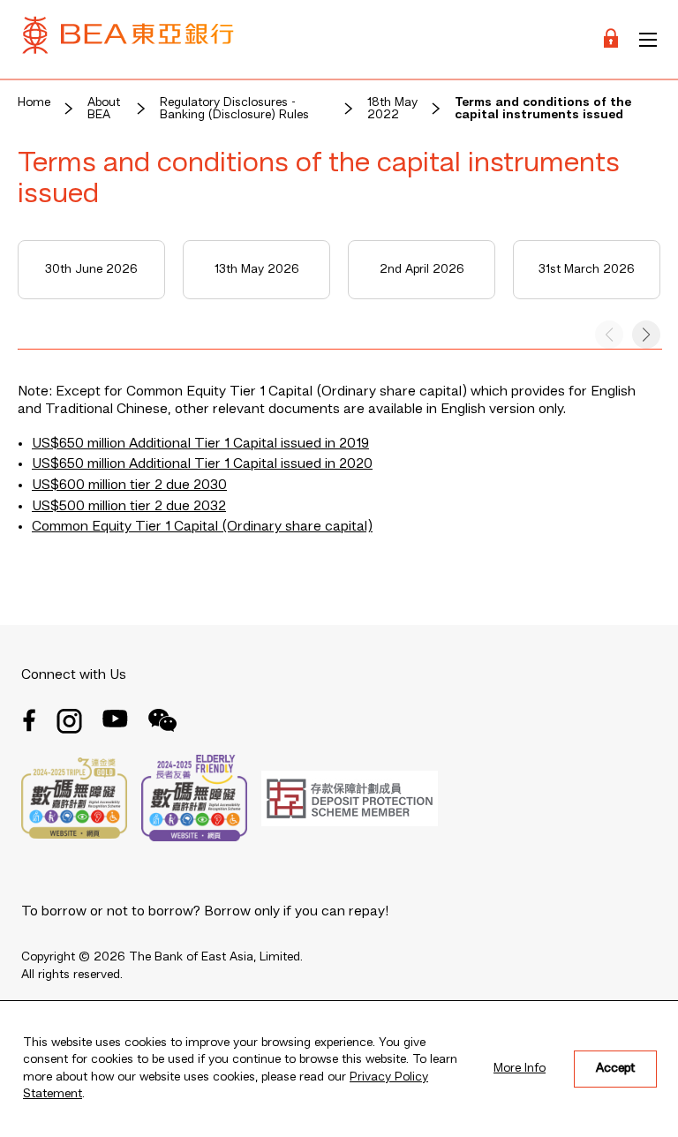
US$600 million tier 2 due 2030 (129, 485)
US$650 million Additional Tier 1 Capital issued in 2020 (202, 464)
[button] (646, 334)
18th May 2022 (392, 108)
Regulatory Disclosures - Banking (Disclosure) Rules (234, 108)
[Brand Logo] (128, 39)
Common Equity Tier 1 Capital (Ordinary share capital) (202, 527)
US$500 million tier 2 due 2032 (129, 507)
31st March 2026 (587, 269)
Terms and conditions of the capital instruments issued (543, 108)
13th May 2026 (257, 269)
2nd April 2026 (422, 269)
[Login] (611, 39)
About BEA (103, 108)
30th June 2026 (91, 269)
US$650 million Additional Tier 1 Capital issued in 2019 (200, 444)
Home (34, 102)
